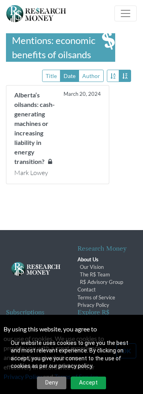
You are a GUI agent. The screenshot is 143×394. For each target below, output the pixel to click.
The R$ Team (95, 274)
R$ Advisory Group (101, 282)
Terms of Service (96, 297)
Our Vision (92, 267)
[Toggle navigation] (125, 13)
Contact (86, 289)
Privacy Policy (93, 305)
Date (69, 75)
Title (51, 75)
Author (91, 75)
